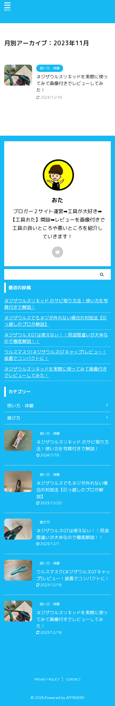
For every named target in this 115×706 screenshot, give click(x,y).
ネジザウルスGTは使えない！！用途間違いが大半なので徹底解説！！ (56, 338)
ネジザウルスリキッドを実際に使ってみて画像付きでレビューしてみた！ (72, 83)
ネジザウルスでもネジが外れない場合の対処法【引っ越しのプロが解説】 (55, 321)
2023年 (25, 32)
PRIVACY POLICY (47, 679)
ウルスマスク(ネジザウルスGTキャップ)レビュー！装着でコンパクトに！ (55, 355)
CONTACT (73, 679)
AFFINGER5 (75, 697)
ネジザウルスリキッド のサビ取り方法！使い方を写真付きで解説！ (56, 304)
